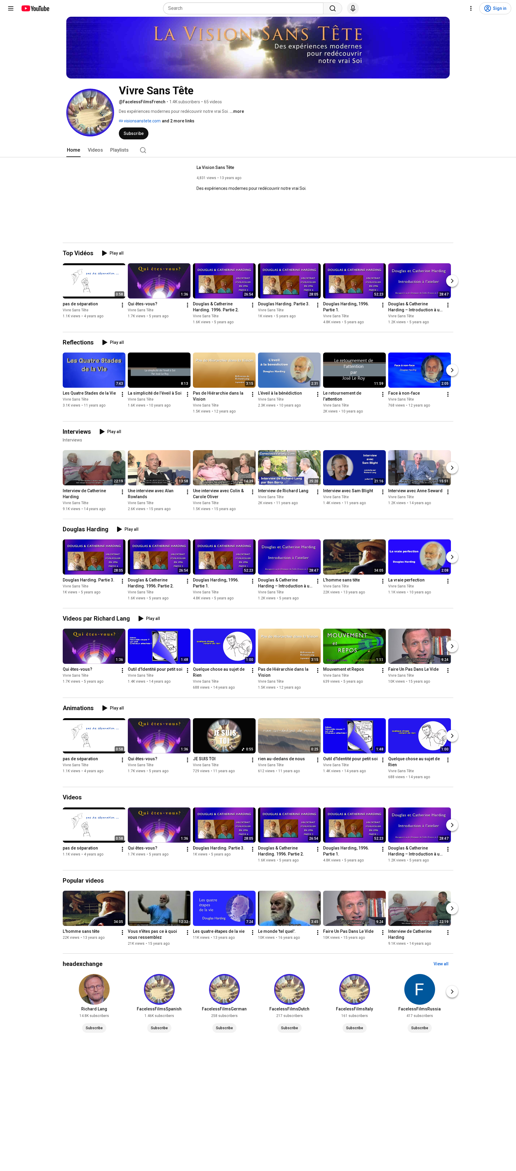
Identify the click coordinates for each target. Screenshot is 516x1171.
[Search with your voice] (353, 8)
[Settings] (470, 8)
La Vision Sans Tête (215, 167)
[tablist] (258, 150)
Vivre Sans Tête (75, 310)
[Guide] (10, 8)
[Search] (332, 8)
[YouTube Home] (35, 8)
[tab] (73, 150)
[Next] (452, 281)
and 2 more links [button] (178, 121)
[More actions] (122, 305)
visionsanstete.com (142, 121)
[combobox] (245, 8)
